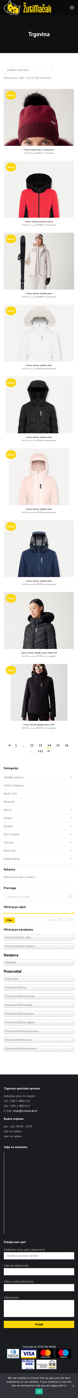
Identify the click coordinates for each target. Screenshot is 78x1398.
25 (58, 745)
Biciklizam (10, 850)
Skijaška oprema (13, 777)
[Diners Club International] (13, 1357)
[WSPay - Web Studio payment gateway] (46, 1368)
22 (32, 745)
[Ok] (73, 1386)
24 (49, 745)
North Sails (10, 793)
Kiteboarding (11, 859)
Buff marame (12, 834)
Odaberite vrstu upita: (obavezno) (24, 1249)
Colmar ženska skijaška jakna (39, 293)
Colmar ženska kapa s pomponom (39, 149)
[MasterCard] (45, 1357)
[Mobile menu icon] (72, 7)
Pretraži (70, 896)
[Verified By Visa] (28, 1368)
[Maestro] (63, 1357)
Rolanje (8, 826)
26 (66, 745)
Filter (9, 920)
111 (40, 751)
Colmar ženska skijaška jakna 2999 (39, 724)
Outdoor (9, 842)
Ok (39, 1391)
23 (40, 745)
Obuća (8, 810)
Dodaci (8, 818)
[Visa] (28, 1357)
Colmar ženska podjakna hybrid (39, 221)
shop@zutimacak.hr (25, 1111)
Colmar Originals (14, 785)
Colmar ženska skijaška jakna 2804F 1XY (39, 653)
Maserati (9, 801)
